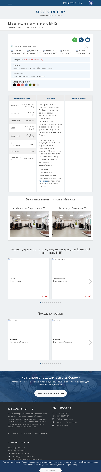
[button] (90, 281)
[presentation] (15, 46)
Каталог (20, 27)
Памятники (31, 27)
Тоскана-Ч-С (59, 278)
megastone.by (21, 409)
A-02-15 (13, 339)
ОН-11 (12, 278)
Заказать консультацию (50, 393)
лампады (43, 181)
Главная (11, 27)
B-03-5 (56, 339)
